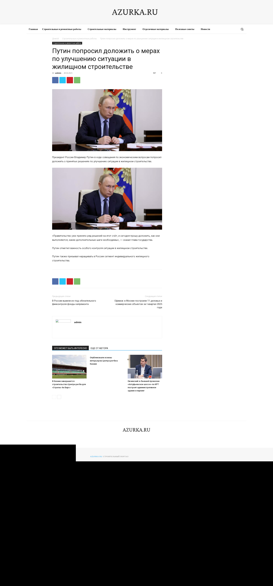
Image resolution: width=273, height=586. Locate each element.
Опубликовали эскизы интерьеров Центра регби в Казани (104, 360)
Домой (55, 38)
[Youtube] (235, 29)
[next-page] (59, 397)
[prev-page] (54, 397)
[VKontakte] (229, 29)
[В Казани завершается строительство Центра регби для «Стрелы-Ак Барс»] (69, 367)
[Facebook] (217, 29)
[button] (242, 29)
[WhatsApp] (77, 80)
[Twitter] (62, 80)
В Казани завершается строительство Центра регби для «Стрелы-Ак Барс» (69, 384)
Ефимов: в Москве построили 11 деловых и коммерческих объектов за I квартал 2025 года (138, 304)
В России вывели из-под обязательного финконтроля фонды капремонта (74, 302)
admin (58, 73)
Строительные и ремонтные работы (79, 38)
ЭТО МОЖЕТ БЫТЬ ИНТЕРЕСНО (70, 348)
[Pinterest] (70, 80)
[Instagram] (223, 29)
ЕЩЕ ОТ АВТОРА (99, 348)
